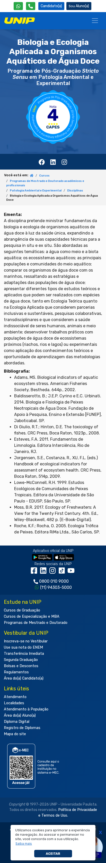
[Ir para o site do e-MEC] (34, 766)
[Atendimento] (30, 6)
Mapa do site (15, 734)
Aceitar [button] (53, 854)
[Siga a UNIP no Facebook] (35, 572)
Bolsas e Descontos (21, 666)
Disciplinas (75, 190)
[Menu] (95, 21)
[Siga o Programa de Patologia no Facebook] (42, 161)
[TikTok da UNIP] (62, 572)
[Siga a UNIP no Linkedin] (44, 572)
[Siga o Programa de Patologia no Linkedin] (53, 161)
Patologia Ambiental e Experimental (35, 190)
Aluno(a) (82, 6)
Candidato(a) (51, 6)
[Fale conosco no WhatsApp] (18, 6)
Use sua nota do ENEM (23, 647)
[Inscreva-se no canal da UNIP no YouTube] (71, 572)
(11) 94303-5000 (56, 587)
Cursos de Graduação (22, 610)
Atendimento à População (26, 709)
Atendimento (15, 697)
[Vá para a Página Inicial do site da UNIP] (19, 20)
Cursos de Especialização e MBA (31, 616)
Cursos (44, 175)
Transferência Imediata (24, 653)
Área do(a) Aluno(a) (20, 715)
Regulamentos (16, 672)
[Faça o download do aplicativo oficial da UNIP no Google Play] (42, 557)
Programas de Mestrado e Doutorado (35, 623)
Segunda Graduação (21, 660)
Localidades (14, 703)
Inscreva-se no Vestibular (26, 641)
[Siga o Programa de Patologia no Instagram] (64, 161)
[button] (23, 843)
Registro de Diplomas (22, 728)
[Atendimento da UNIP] (30, 6)
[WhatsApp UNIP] (18, 6)
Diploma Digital (16, 721)
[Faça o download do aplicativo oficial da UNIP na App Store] (64, 557)
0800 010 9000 (54, 581)
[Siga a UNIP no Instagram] (53, 572)
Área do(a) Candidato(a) (23, 678)
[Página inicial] (31, 176)
